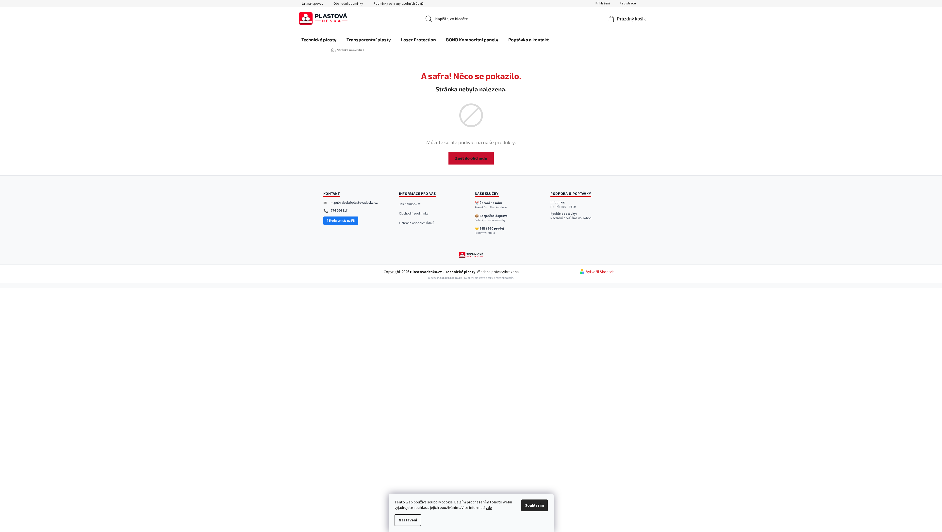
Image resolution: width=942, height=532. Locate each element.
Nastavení (408, 520)
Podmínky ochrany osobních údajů (399, 3)
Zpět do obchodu (471, 158)
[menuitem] (319, 39)
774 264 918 (339, 210)
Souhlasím (534, 505)
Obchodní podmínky (348, 3)
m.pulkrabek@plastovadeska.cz (354, 202)
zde (489, 507)
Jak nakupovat (312, 3)
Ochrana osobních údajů (416, 223)
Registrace (628, 3)
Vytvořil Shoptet (600, 272)
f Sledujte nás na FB (341, 220)
